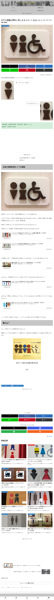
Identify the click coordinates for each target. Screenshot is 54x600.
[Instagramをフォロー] (40, 428)
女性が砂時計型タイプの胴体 (27, 157)
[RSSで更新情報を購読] (40, 431)
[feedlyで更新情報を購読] (14, 431)
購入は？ (22, 160)
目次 (25, 154)
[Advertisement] (27, 140)
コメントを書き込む (27, 583)
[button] (44, 70)
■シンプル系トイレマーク (18, 385)
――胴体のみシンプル (7, 385)
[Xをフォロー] (14, 428)
